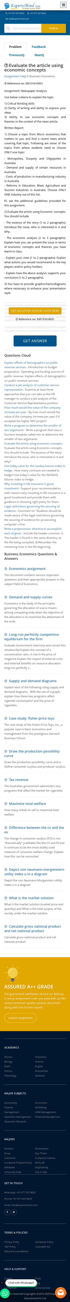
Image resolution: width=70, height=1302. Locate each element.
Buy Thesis (41, 1153)
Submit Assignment (20, 1018)
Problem (15, 47)
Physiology (10, 1075)
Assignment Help (15, 76)
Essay (7, 1153)
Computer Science (45, 1158)
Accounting (10, 1102)
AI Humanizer (42, 1287)
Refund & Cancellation (16, 1251)
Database (9, 1167)
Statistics (40, 1075)
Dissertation (42, 1148)
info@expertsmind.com (18, 18)
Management (11, 1112)
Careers (8, 1278)
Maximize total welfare (27, 803)
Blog (37, 1283)
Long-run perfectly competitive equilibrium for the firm (31, 636)
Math (7, 1066)
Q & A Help (41, 1172)
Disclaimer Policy (44, 1242)
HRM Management (45, 1112)
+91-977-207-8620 (16, 13)
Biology (8, 1061)
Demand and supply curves (30, 597)
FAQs (38, 1278)
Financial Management (47, 1116)
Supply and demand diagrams (33, 681)
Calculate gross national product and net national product (32, 928)
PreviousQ (16, 55)
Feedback (39, 47)
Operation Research (15, 1121)
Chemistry (40, 1057)
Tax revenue (18, 779)
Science (39, 1061)
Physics (8, 1057)
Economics (41, 1102)
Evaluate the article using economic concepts (33, 443)
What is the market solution (31, 898)
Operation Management (17, 1116)
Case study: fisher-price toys (32, 718)
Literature (9, 1158)
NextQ (39, 55)
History (8, 1071)
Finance (8, 1107)
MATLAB (39, 1162)
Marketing (40, 1107)
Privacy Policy (11, 1242)
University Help (12, 1172)
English (39, 1066)
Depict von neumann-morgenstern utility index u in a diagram (34, 871)
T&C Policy (10, 1246)
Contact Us (10, 1287)
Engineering (41, 1167)
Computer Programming (18, 1162)
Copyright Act (42, 1246)
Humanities (41, 1071)
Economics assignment (27, 568)
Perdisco (9, 1148)
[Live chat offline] (60, 1292)
